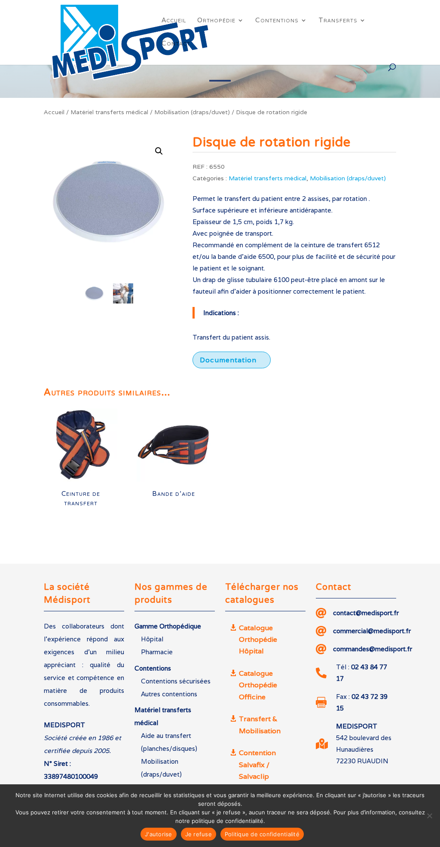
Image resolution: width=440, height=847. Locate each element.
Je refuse (198, 834)
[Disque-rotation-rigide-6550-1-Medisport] (108, 201)
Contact (176, 43)
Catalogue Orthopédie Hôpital (258, 639)
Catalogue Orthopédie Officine (258, 685)
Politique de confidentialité (262, 834)
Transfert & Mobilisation (260, 724)
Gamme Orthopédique (167, 626)
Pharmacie (157, 652)
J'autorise (158, 834)
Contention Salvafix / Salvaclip (257, 764)
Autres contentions (169, 694)
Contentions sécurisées (176, 681)
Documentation (228, 359)
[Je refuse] (429, 815)
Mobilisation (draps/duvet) (192, 112)
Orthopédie (216, 20)
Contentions (277, 20)
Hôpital (152, 639)
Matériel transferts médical (109, 112)
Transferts (338, 20)
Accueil (174, 20)
